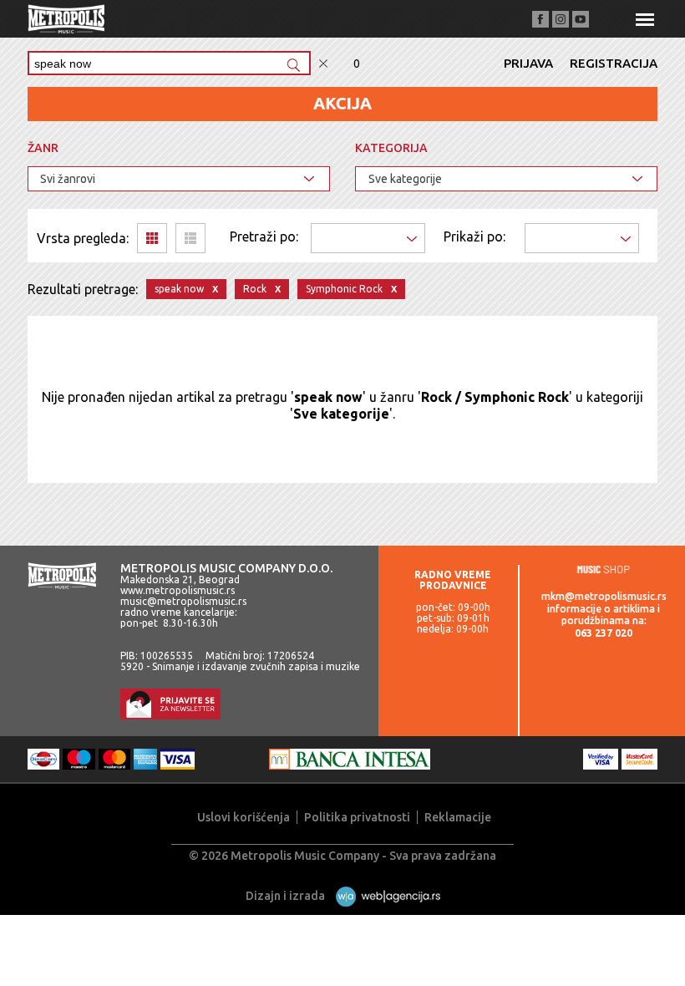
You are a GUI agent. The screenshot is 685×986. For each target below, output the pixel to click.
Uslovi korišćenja (243, 817)
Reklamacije (457, 817)
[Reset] (323, 64)
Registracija (613, 63)
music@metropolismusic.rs (183, 601)
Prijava (528, 63)
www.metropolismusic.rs (177, 590)
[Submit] (293, 66)
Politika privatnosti (357, 817)
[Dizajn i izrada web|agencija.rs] (383, 895)
